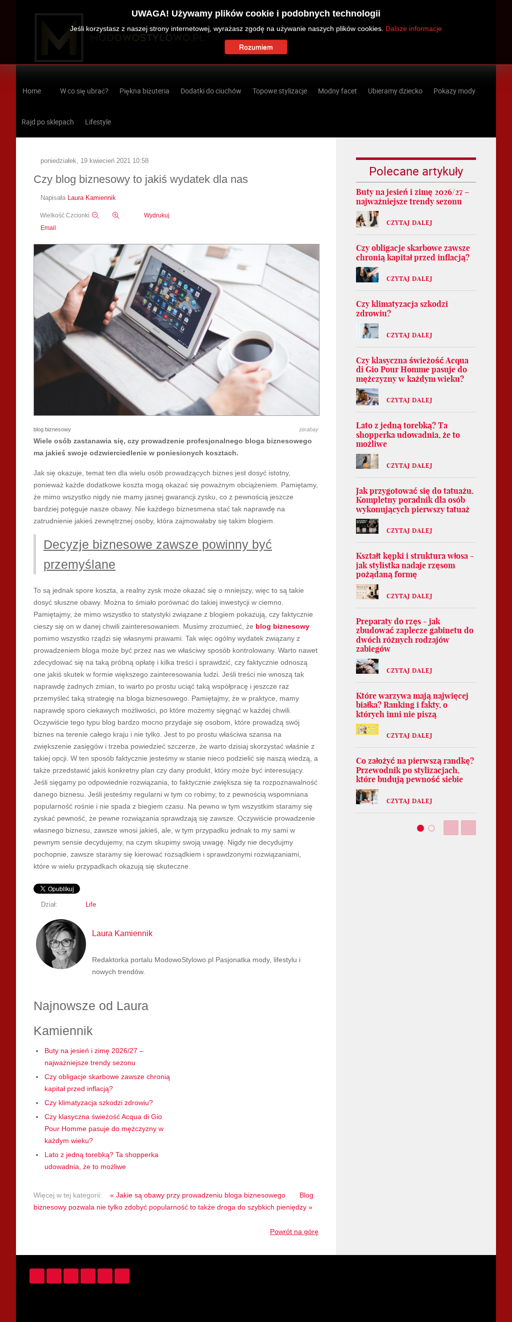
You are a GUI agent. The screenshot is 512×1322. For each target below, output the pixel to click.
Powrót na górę (294, 1232)
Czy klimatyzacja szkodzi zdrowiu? (98, 1103)
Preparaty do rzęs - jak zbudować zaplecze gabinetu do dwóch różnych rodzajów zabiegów (415, 635)
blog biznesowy (283, 626)
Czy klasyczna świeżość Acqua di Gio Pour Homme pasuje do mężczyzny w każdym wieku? (104, 1129)
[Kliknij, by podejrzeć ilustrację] (177, 330)
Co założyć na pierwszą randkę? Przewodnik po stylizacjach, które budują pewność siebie (415, 770)
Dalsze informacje (414, 28)
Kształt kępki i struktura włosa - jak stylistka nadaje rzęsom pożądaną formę (415, 565)
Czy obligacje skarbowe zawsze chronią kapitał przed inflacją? (413, 252)
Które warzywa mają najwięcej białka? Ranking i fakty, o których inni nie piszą (412, 705)
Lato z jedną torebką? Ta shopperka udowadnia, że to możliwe (408, 434)
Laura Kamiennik (92, 197)
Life (91, 904)
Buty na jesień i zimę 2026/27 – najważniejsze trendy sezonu (413, 196)
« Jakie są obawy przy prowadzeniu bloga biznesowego (198, 1195)
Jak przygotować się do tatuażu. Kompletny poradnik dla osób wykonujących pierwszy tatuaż (415, 500)
